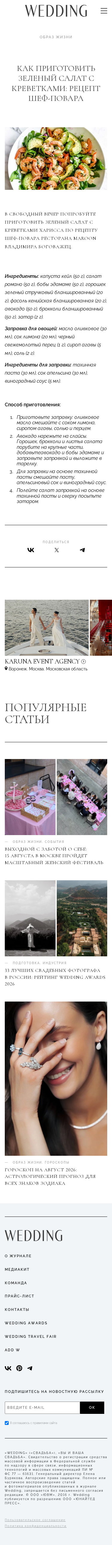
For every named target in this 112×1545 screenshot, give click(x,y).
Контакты (17, 1310)
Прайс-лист (19, 1296)
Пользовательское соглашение (35, 1520)
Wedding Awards (26, 1323)
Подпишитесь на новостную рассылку (54, 1392)
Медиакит (17, 1269)
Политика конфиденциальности (36, 1526)
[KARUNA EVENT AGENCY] (56, 664)
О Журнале (18, 1256)
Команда (16, 1283)
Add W (12, 1350)
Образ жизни (56, 37)
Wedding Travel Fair (31, 1337)
